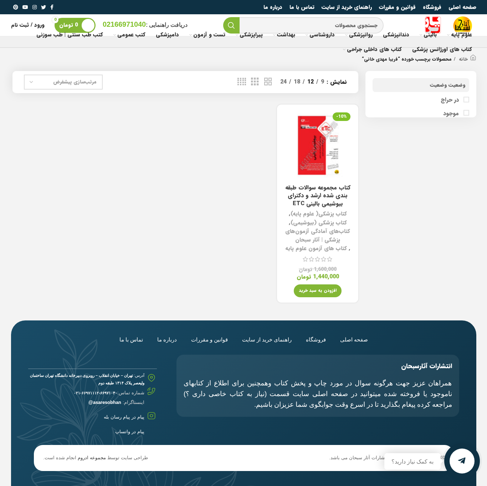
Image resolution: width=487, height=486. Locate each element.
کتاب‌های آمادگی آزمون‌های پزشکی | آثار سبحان (317, 235)
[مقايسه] (288, 121)
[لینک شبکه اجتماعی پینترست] (15, 7)
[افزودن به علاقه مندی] (288, 154)
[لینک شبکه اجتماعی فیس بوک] (52, 7)
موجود (452, 113)
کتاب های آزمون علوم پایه (316, 248)
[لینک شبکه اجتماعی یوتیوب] (25, 7)
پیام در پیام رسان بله (124, 417)
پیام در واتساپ (129, 431)
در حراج (451, 100)
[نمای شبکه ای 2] (268, 82)
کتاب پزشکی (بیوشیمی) (319, 222)
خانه (462, 59)
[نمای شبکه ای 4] (241, 82)
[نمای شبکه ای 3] (255, 82)
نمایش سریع (288, 138)
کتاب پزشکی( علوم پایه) (319, 213)
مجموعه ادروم (92, 457)
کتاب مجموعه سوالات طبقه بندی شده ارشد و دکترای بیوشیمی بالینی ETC (317, 195)
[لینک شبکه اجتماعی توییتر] (43, 7)
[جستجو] (231, 25)
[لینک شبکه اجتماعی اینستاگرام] (34, 7)
